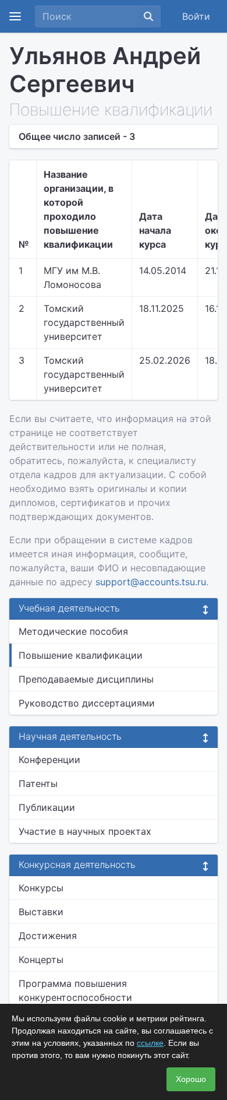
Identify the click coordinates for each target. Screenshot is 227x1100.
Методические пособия (73, 631)
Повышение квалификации (81, 655)
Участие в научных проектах (85, 831)
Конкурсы (41, 888)
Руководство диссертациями (87, 703)
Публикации (47, 807)
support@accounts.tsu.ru (150, 582)
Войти (196, 16)
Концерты (41, 959)
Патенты (38, 783)
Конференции (49, 759)
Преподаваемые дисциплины (86, 679)
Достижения (48, 935)
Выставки (41, 912)
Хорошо (191, 1079)
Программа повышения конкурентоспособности (75, 990)
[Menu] (15, 16)
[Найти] (148, 16)
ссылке (150, 1043)
